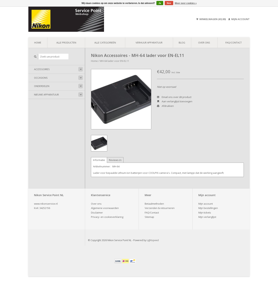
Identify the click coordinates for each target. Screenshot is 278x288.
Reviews (115, 160)
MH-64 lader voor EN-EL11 (114, 61)
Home (37, 42)
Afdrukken (167, 106)
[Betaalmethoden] (118, 260)
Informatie (99, 160)
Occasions (41, 77)
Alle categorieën (105, 42)
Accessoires (42, 69)
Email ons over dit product (176, 97)
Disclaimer (97, 212)
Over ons (204, 42)
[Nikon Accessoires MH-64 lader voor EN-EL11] (121, 99)
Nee (169, 3)
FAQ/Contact (233, 42)
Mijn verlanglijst (207, 217)
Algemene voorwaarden (105, 208)
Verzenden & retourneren (160, 208)
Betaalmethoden (154, 203)
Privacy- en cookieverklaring (107, 217)
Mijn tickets (204, 212)
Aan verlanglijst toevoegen (176, 101)
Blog (182, 42)
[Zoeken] (35, 56)
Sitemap (149, 217)
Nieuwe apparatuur (46, 94)
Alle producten (66, 42)
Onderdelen (41, 86)
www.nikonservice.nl (46, 203)
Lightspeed (153, 240)
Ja (159, 3)
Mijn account (240, 19)
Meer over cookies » (186, 3)
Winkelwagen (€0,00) (212, 19)
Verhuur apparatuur (149, 42)
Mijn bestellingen (208, 208)
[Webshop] (93, 19)
